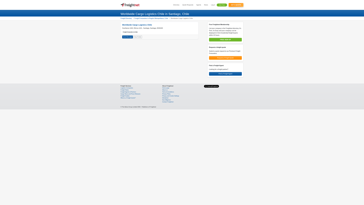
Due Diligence (166, 100)
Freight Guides (125, 96)
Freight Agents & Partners (128, 92)
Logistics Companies (127, 88)
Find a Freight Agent (225, 74)
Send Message (127, 37)
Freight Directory (126, 18)
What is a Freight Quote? (128, 98)
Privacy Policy (166, 94)
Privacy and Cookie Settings (170, 96)
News (206, 5)
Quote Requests (187, 5)
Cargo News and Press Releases (130, 94)
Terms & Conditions (168, 92)
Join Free (222, 5)
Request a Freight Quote (225, 58)
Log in (213, 5)
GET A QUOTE (236, 5)
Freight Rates (125, 90)
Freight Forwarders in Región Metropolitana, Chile (151, 18)
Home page (165, 88)
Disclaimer (165, 98)
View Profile (137, 37)
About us (165, 90)
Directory (176, 5)
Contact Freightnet (167, 102)
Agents (198, 5)
